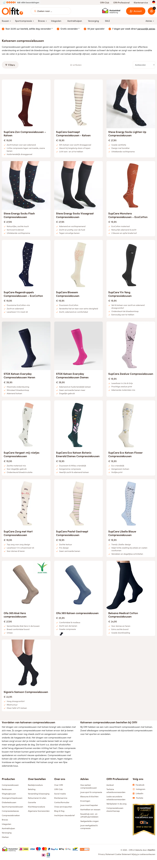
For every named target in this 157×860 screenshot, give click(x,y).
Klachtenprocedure (36, 806)
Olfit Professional (121, 2)
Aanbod (110, 785)
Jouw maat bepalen (89, 805)
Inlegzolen (6, 824)
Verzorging (7, 832)
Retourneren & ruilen (37, 798)
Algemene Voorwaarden (39, 811)
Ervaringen (85, 801)
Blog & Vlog (59, 811)
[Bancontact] (75, 849)
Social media (60, 793)
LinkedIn (139, 793)
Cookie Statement (123, 854)
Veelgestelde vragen (89, 821)
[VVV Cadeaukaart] (48, 855)
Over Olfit (58, 785)
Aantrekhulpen (8, 828)
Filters (11, 64)
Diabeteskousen (9, 802)
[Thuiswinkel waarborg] (111, 10)
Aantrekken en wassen (90, 809)
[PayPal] (53, 849)
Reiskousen (7, 789)
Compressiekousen (10, 785)
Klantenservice (141, 2)
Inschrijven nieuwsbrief (64, 815)
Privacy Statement (106, 854)
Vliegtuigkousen (9, 793)
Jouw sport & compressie (91, 792)
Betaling (31, 789)
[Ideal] (24, 849)
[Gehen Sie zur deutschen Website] (153, 2)
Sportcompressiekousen (12, 806)
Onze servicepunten (63, 806)
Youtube (139, 798)
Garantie (32, 802)
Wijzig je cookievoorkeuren (143, 854)
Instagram (140, 789)
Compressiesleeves (10, 811)
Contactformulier (61, 802)
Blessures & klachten (89, 796)
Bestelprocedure (35, 785)
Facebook (140, 785)
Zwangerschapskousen (12, 798)
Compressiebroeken (11, 815)
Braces (5, 819)
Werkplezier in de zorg (116, 803)
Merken (5, 837)
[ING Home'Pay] (84, 849)
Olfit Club (104, 2)
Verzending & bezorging (38, 793)
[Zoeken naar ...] (35, 11)
